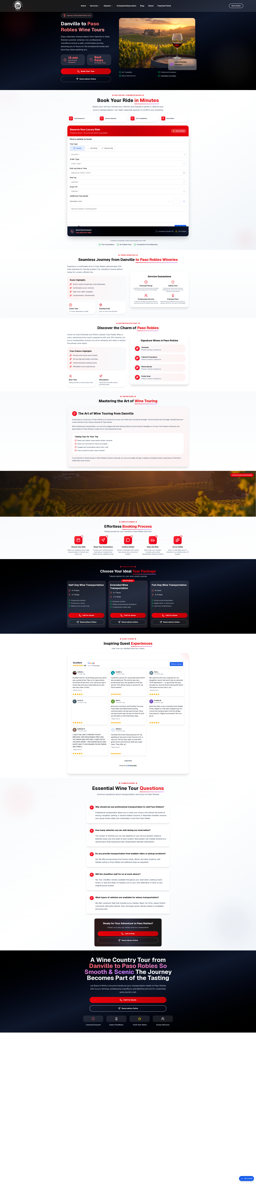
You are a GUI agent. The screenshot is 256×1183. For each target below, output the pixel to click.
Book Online (236, 6)
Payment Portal (164, 6)
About (151, 6)
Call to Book (130, 934)
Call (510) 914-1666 (83, 233)
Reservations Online (88, 79)
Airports (107, 6)
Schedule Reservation (126, 6)
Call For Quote (88, 615)
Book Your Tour (87, 71)
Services (94, 6)
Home (83, 6)
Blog (142, 6)
